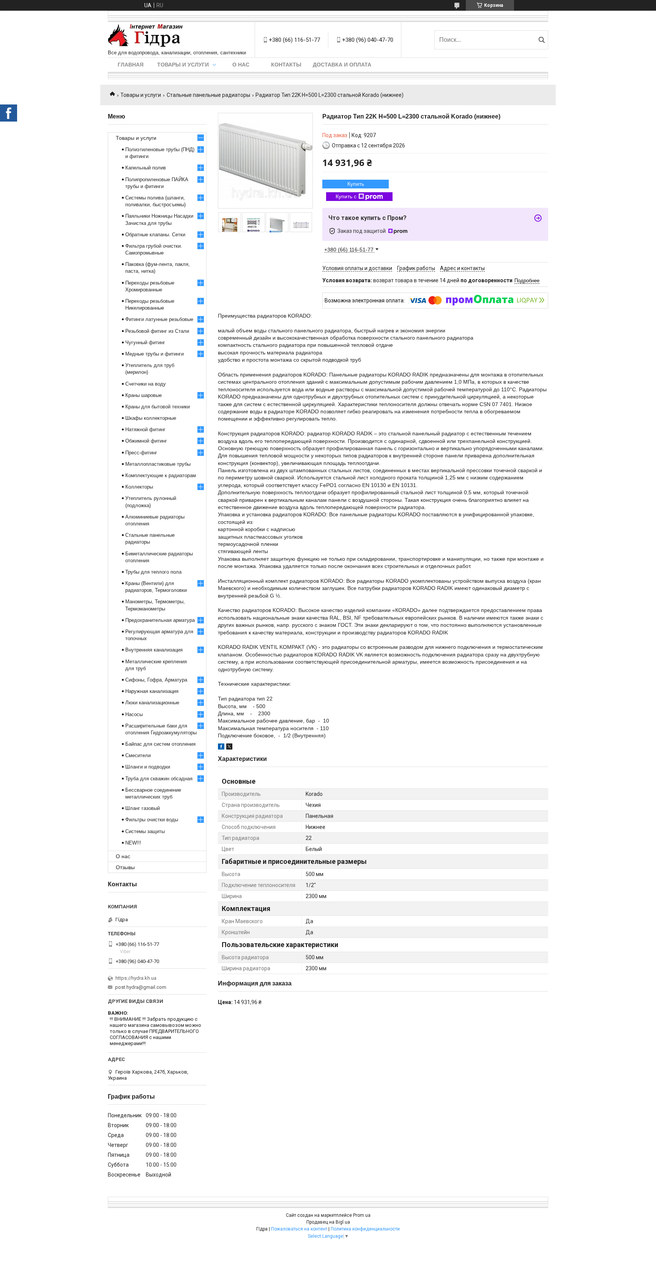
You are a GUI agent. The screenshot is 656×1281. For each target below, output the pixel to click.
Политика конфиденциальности (365, 1229)
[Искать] (541, 39)
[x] (229, 748)
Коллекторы (139, 487)
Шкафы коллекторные (150, 418)
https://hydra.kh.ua (135, 978)
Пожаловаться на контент (299, 1229)
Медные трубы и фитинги (154, 354)
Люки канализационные (152, 702)
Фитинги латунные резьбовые (159, 319)
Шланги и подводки (147, 767)
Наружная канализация (151, 691)
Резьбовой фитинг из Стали (157, 331)
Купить (355, 184)
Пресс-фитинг (141, 452)
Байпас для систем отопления (160, 744)
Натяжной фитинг (145, 429)
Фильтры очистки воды (151, 819)
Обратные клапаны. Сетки (155, 234)
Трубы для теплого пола (153, 572)
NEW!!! (133, 843)
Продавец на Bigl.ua (328, 1222)
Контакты (286, 65)
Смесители (138, 755)
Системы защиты (145, 831)
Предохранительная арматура (160, 620)
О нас (240, 65)
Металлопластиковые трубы (158, 464)
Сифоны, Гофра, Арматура (156, 680)
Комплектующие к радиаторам (160, 475)
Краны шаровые (143, 395)
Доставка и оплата (342, 65)
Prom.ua (362, 1215)
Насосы (134, 714)
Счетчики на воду (145, 384)
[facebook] (221, 748)
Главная (131, 65)
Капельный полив (145, 168)
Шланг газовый (142, 808)
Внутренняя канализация (154, 650)
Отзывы (125, 867)
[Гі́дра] (145, 36)
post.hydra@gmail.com (140, 987)
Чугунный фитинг (145, 342)
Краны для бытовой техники (157, 407)
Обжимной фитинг (146, 441)
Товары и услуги (183, 65)
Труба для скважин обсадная (158, 778)
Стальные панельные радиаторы (208, 95)
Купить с (346, 196)
